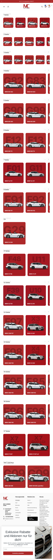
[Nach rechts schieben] (51, 1)
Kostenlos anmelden (18, 553)
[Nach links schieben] (1, 1)
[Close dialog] (50, 528)
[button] (4, 6)
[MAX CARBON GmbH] (5, 500)
